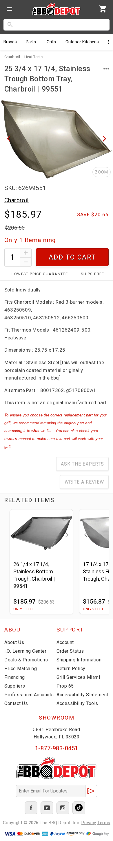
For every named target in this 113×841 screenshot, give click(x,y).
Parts (31, 41)
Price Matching (20, 668)
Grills (51, 41)
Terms (103, 822)
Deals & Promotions (26, 660)
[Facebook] (31, 807)
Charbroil (16, 200)
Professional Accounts (29, 694)
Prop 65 (65, 686)
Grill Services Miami (78, 677)
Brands (10, 41)
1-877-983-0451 (56, 748)
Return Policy (71, 668)
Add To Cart (72, 257)
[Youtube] (47, 807)
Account (65, 642)
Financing (14, 677)
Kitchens (82, 41)
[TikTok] (78, 807)
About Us (14, 642)
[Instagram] (63, 807)
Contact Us (16, 703)
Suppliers (14, 686)
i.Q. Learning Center (25, 651)
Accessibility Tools (77, 703)
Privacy (88, 822)
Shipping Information (79, 660)
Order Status (70, 651)
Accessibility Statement (82, 694)
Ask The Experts (82, 464)
